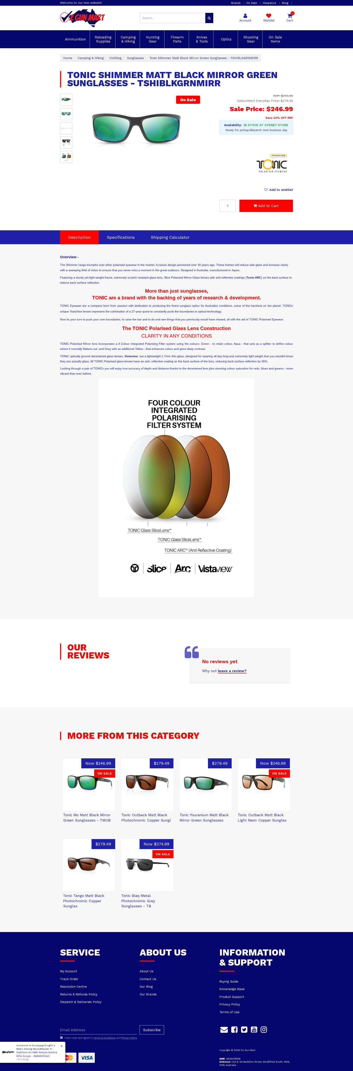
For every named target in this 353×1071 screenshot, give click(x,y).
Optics (225, 39)
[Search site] (209, 18)
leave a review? (232, 671)
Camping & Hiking (128, 39)
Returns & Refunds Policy (78, 994)
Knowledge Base (232, 989)
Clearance (270, 2)
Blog (285, 2)
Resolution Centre (73, 986)
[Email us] (224, 1029)
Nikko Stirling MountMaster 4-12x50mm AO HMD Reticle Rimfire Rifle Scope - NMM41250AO (36, 1052)
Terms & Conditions (105, 1038)
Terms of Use (229, 1012)
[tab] (79, 237)
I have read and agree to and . (100, 1038)
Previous (184, 165)
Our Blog (146, 986)
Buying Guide (228, 981)
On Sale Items (275, 39)
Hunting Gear (152, 39)
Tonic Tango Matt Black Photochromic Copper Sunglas (83, 900)
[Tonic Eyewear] (272, 163)
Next (189, 165)
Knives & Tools (201, 39)
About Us (146, 971)
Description (79, 237)
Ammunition (75, 39)
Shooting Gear (250, 39)
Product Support (231, 997)
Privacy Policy (229, 1004)
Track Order (69, 979)
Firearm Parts (177, 39)
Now (98, 763)
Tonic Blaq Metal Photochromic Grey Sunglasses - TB (138, 900)
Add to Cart (268, 206)
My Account (68, 971)
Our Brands (148, 994)
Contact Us (148, 979)
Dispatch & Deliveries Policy (81, 1002)
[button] (278, 190)
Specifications (121, 237)
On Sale (252, 2)
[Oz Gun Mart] (82, 18)
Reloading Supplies (103, 39)
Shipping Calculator (170, 237)
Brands (236, 2)
